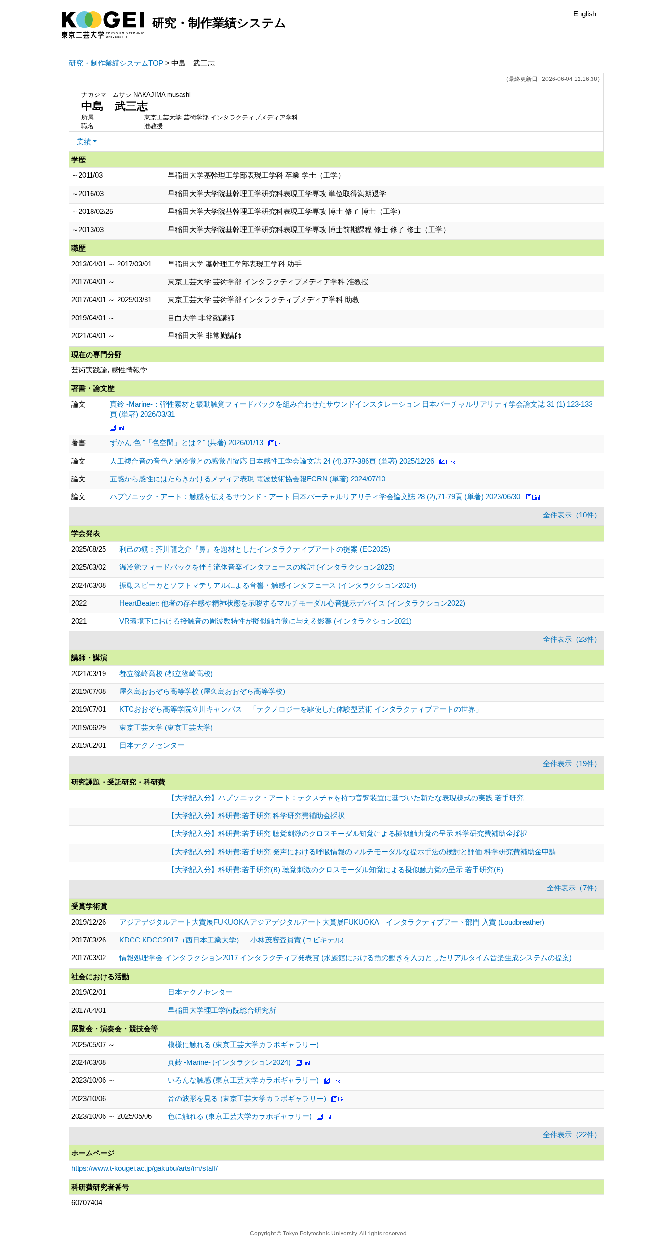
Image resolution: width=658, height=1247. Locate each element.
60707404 (86, 1202)
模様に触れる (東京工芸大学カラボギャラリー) (243, 1044)
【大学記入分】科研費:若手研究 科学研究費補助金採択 (256, 815)
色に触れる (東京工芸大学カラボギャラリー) (240, 1116)
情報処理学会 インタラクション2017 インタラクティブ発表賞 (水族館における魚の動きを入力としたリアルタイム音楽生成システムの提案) (345, 958)
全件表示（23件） (572, 639)
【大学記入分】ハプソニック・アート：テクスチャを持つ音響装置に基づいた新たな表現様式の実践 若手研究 (346, 798)
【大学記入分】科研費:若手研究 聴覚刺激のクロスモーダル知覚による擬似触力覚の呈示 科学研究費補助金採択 (347, 833)
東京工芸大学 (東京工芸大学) (166, 727)
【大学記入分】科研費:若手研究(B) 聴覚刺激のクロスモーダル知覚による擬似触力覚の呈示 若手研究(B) (335, 869)
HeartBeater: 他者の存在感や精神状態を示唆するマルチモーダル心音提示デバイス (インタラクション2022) (292, 603)
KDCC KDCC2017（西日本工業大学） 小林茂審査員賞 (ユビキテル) (231, 940)
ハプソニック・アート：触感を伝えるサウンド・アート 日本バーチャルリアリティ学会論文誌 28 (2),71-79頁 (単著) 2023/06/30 (315, 496)
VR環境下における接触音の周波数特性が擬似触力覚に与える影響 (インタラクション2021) (265, 621)
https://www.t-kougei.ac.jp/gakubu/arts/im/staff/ (144, 1168)
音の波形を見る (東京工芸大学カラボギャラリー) (247, 1098)
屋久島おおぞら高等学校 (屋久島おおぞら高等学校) (202, 691)
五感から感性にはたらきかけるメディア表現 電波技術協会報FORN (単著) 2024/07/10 (247, 479)
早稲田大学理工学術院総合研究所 (222, 1010)
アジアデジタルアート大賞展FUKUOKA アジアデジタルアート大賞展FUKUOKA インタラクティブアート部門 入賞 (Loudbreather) (331, 922)
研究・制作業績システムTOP (116, 63)
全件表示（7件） (574, 888)
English (584, 14)
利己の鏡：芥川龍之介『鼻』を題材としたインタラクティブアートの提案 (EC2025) (254, 549)
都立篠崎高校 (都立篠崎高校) (166, 673)
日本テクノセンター (151, 745)
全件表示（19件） (572, 763)
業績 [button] (84, 141)
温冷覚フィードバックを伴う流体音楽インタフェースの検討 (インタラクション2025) (257, 567)
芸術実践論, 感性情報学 (109, 370)
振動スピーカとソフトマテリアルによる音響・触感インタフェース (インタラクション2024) (267, 585)
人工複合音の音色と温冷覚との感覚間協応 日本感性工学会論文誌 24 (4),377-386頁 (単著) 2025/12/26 (272, 461)
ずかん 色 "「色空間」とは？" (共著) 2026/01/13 (186, 442)
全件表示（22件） (572, 1134)
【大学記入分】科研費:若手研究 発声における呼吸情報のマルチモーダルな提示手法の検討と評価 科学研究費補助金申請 (362, 852)
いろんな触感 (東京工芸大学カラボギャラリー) (243, 1080)
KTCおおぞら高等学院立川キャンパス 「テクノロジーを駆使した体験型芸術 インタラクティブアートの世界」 (301, 709)
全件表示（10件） (572, 515)
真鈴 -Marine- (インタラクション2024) (229, 1062)
